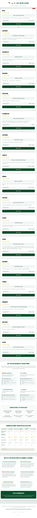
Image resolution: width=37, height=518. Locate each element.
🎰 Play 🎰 (18, 23)
